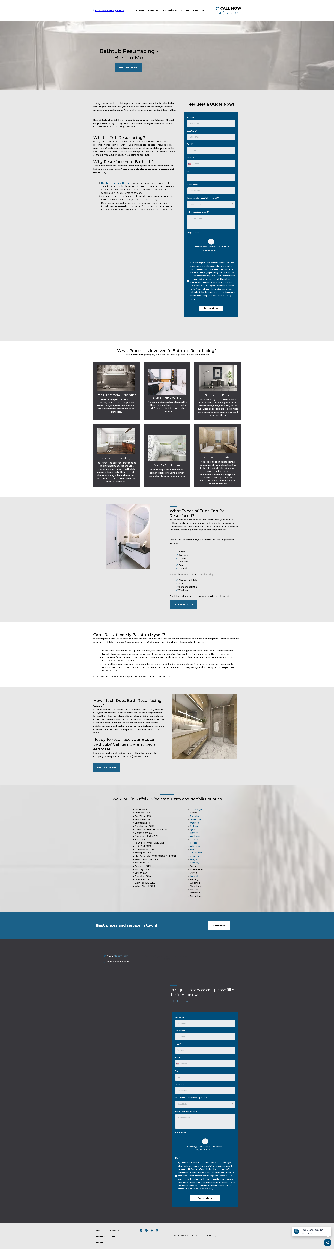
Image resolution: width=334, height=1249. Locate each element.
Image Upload (193, 233)
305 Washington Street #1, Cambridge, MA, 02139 (167, 958)
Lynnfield (194, 876)
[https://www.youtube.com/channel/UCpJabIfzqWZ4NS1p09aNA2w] (157, 1230)
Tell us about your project (198, 212)
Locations (170, 10)
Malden (194, 826)
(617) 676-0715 (228, 13)
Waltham (195, 836)
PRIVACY (180, 1236)
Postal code (192, 185)
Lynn (192, 829)
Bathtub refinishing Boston (115, 183)
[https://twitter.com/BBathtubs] (151, 1230)
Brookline (195, 816)
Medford (194, 822)
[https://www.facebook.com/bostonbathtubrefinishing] (141, 1230)
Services (153, 10)
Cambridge (196, 809)
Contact (198, 10)
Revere (193, 842)
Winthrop (195, 846)
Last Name (192, 131)
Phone (190, 158)
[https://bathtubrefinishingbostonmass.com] (108, 10)
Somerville (195, 819)
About (185, 10)
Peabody (194, 862)
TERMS (173, 1236)
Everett (194, 849)
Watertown (196, 852)
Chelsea (194, 839)
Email (190, 144)
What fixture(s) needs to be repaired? (203, 198)
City (189, 171)
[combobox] (190, 163)
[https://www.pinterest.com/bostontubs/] (146, 1230)
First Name (192, 118)
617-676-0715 (121, 956)
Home (139, 10)
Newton (194, 832)
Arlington (194, 856)
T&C (189, 258)
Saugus (193, 859)
